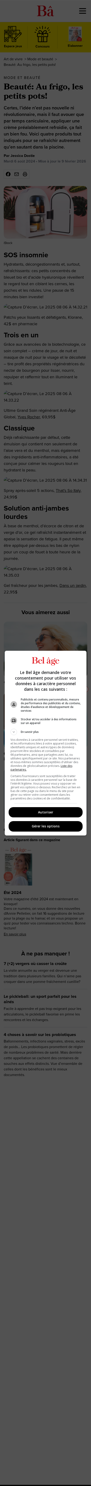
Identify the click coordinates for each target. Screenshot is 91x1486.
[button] (45, 732)
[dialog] (46, 743)
